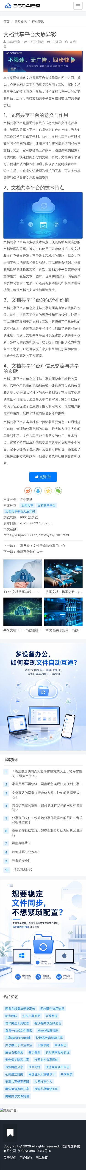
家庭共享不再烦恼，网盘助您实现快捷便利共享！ (47, 784)
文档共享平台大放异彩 (20, 511)
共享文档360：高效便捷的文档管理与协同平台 (22, 630)
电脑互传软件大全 (30, 552)
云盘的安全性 (21, 861)
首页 (6, 21)
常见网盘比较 (23, 869)
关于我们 (9, 1158)
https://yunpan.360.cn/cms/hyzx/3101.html (36, 535)
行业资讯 (38, 21)
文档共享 (27, 505)
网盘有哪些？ (21, 843)
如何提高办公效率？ (26, 852)
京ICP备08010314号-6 (34, 1151)
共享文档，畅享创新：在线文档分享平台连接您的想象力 (63, 591)
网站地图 (42, 1158)
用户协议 (25, 1158)
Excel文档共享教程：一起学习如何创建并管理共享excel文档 (22, 591)
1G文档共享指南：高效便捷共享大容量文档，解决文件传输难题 (63, 630)
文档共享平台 (46, 505)
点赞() (45, 477)
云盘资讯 (21, 21)
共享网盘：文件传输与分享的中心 (41, 546)
